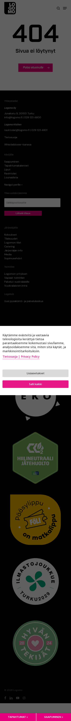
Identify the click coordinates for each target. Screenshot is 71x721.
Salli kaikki (35, 384)
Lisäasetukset (35, 373)
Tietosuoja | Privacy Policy (21, 356)
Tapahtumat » (18, 717)
